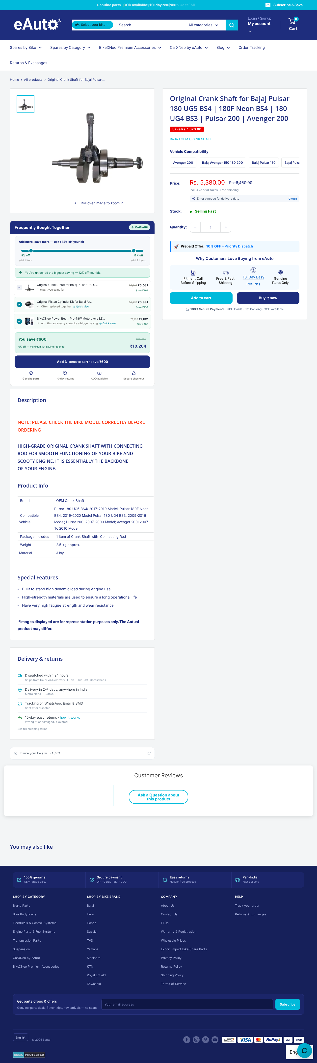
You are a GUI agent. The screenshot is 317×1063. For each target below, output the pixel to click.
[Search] (232, 25)
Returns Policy (171, 966)
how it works (70, 717)
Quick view (82, 306)
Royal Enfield (96, 975)
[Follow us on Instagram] (196, 1039)
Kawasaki (94, 984)
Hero (90, 914)
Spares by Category (67, 47)
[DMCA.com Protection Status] (29, 1055)
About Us (168, 905)
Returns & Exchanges (28, 62)
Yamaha (92, 949)
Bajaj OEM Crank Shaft (191, 139)
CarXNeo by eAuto (186, 47)
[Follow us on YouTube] (214, 1039)
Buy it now (268, 298)
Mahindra (94, 958)
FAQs (165, 923)
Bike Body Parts (24, 914)
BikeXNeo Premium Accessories (127, 47)
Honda (91, 923)
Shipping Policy (172, 975)
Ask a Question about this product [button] (158, 796)
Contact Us (169, 914)
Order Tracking (251, 47)
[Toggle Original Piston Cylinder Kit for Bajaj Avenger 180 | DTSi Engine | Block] (19, 304)
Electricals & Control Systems (34, 923)
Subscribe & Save (288, 5)
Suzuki (92, 931)
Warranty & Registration (178, 931)
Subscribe (287, 1004)
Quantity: (178, 227)
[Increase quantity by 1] (226, 227)
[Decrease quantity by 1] (195, 227)
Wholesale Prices (173, 940)
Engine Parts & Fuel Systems (34, 931)
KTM (90, 966)
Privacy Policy (171, 958)
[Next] (299, 163)
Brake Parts (21, 905)
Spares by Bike (23, 47)
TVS (90, 940)
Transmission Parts (27, 940)
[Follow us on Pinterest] (205, 1039)
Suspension (21, 949)
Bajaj (90, 905)
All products (33, 80)
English (21, 1037)
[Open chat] (304, 1050)
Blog (220, 47)
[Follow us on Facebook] (186, 1039)
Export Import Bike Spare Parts (184, 949)
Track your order (247, 905)
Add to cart (201, 298)
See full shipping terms (32, 729)
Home (14, 80)
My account (259, 23)
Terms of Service (173, 984)
